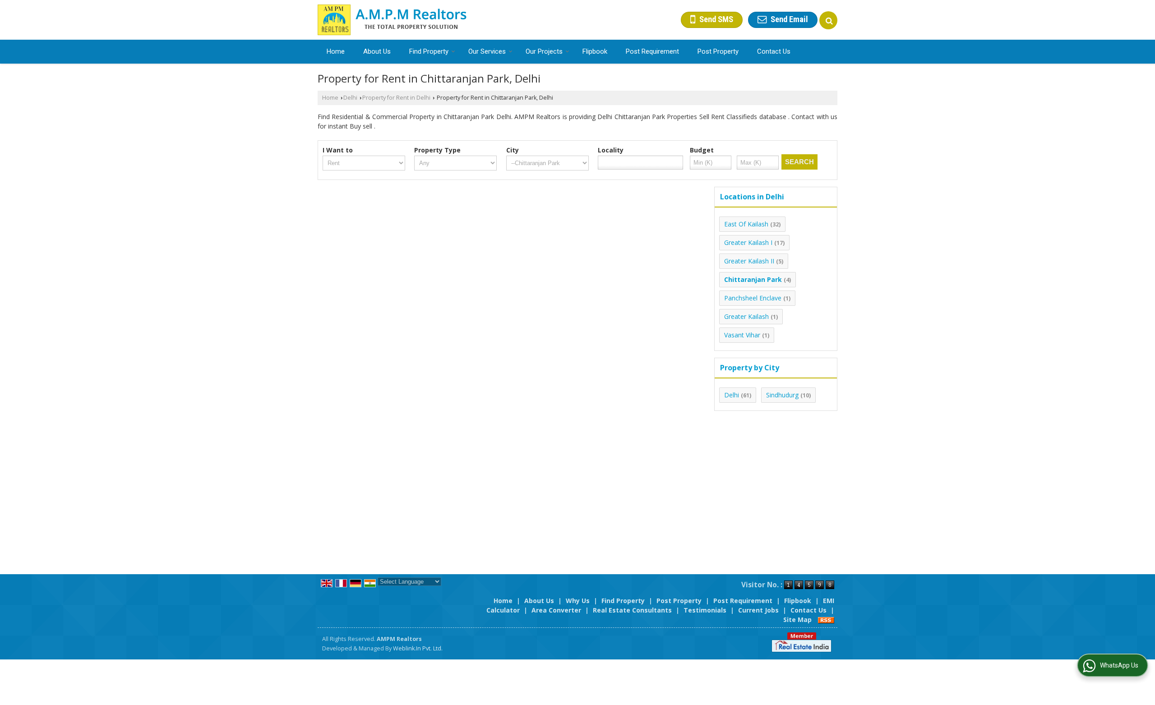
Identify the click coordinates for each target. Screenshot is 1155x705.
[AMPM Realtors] (392, 20)
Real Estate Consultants (632, 610)
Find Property (428, 51)
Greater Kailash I (748, 242)
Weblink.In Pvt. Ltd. (418, 648)
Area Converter (556, 610)
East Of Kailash (746, 224)
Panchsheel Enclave (752, 298)
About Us (377, 51)
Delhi (350, 97)
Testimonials (705, 610)
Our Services (487, 51)
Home (336, 51)
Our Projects (544, 51)
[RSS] (826, 619)
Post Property (718, 51)
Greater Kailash (746, 316)
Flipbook (594, 51)
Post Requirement (652, 51)
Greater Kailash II (749, 261)
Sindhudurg (782, 395)
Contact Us (773, 51)
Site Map (797, 619)
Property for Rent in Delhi (396, 97)
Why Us (578, 600)
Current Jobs (758, 610)
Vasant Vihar (742, 335)
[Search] (828, 20)
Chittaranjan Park (753, 279)
